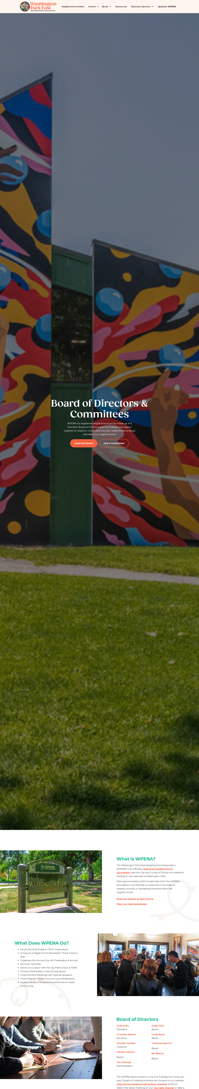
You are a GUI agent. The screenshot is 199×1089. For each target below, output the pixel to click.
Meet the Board (84, 443)
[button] (93, 6)
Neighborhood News (73, 6)
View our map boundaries (132, 904)
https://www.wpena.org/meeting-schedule (142, 1084)
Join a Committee (114, 443)
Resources (121, 6)
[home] (38, 7)
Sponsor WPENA (167, 6)
